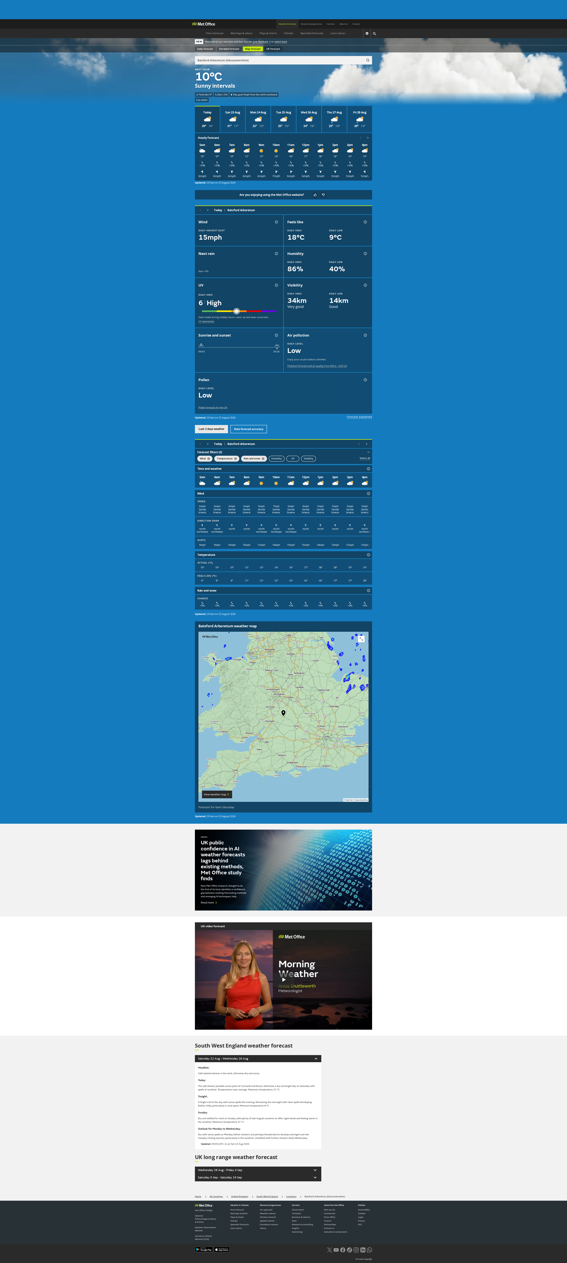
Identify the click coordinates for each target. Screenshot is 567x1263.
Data (294, 1221)
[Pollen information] (365, 379)
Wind (201, 459)
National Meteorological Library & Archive (205, 1219)
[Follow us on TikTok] (349, 1249)
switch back (280, 41)
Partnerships (330, 1224)
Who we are (329, 1210)
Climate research (268, 1217)
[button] (283, 713)
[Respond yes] (315, 195)
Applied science (267, 1221)
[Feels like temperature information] (365, 221)
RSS (360, 1224)
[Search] (366, 59)
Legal (360, 1217)
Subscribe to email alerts (335, 1232)
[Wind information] (368, 493)
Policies (361, 1205)
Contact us (329, 1228)
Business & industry (301, 1217)
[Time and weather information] (368, 468)
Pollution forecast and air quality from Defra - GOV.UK (317, 366)
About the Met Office (334, 1205)
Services (331, 24)
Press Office (329, 1217)
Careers (356, 24)
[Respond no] (323, 195)
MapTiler (349, 800)
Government (298, 1210)
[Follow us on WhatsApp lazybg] (369, 1249)
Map (253, 49)
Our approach (266, 1210)
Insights (295, 1228)
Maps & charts (268, 33)
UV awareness (206, 321)
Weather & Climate (239, 1205)
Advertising (297, 1232)
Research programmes (311, 24)
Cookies (361, 1213)
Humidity (276, 458)
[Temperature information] (368, 554)
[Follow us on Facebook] (342, 1249)
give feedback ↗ (262, 41)
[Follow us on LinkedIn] (362, 1249)
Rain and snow (250, 459)
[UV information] (276, 285)
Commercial (329, 1213)
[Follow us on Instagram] (356, 1249)
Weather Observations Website (205, 1229)
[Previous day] (200, 210)
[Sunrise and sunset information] (276, 335)
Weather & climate (287, 24)
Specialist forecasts (311, 33)
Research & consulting (302, 1224)
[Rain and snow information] (368, 590)
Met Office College (203, 1210)
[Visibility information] (365, 285)
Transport (296, 1213)
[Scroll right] (368, 138)
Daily (205, 49)
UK (273, 49)
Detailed (229, 49)
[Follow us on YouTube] (336, 1249)
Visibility (308, 458)
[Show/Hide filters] (369, 452)
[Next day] (208, 210)
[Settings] (367, 33)
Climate (288, 33)
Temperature (223, 459)
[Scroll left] (360, 138)
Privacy (361, 1221)
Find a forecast (214, 33)
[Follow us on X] (329, 1249)
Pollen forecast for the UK (212, 407)
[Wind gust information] (276, 221)
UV (292, 458)
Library (263, 1228)
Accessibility (364, 1210)
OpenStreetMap (361, 800)
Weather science (268, 1213)
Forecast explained (359, 417)
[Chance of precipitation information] (276, 253)
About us (343, 24)
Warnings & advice (241, 33)
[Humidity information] (365, 253)
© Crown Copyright (364, 1259)
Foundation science (269, 1224)
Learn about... (338, 33)
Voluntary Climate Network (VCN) (203, 1237)
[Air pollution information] (365, 335)
